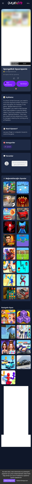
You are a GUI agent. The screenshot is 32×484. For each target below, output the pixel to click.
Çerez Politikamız (17, 475)
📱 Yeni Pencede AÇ (8, 84)
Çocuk (8, 147)
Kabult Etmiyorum (22, 480)
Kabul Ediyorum (9, 480)
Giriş (28, 3)
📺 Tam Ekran (22, 84)
